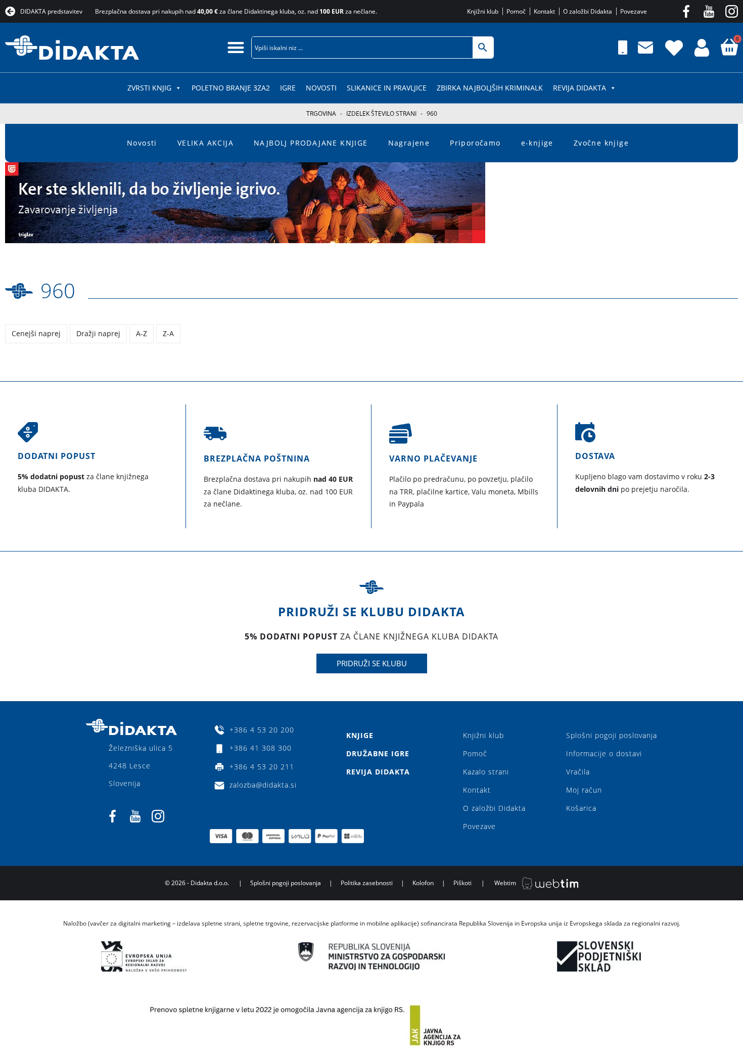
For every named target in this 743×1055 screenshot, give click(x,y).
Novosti (321, 88)
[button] (235, 47)
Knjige (360, 735)
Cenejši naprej (36, 333)
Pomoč (475, 753)
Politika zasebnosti (367, 883)
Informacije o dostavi (604, 753)
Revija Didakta (579, 88)
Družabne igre (377, 753)
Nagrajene (409, 143)
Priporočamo (475, 143)
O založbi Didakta (494, 808)
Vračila (578, 771)
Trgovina (321, 113)
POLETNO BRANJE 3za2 (231, 88)
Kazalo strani (486, 771)
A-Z (141, 333)
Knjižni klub (483, 735)
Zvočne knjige (601, 143)
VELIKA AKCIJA (205, 143)
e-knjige (537, 143)
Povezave (479, 826)
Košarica (581, 808)
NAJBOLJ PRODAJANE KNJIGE (311, 143)
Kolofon (423, 883)
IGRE (288, 88)
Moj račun (584, 790)
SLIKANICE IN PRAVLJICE (387, 88)
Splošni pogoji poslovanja (611, 735)
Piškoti (462, 883)
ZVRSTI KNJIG (149, 88)
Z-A (168, 333)
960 (57, 290)
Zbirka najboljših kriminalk (490, 88)
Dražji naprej (98, 333)
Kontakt (477, 790)
